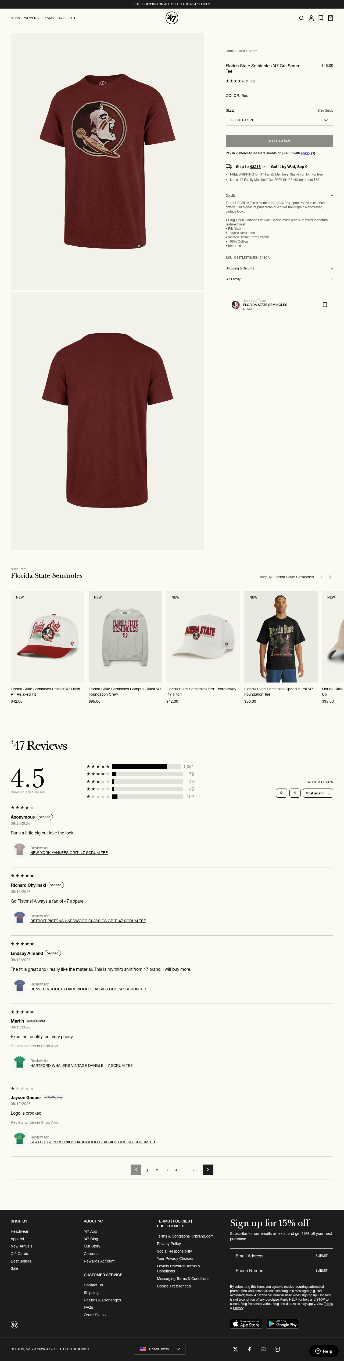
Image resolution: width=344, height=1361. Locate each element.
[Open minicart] (330, 18)
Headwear (19, 1231)
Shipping (91, 1292)
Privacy (238, 1308)
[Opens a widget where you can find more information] (324, 1351)
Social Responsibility (174, 1251)
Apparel (17, 1238)
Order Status (95, 1314)
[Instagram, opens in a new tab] (277, 1349)
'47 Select (67, 18)
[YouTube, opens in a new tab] (263, 1349)
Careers (91, 1253)
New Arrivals (21, 1246)
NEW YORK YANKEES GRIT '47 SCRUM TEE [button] (69, 852)
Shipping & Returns (240, 268)
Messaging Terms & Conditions (183, 1278)
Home (230, 51)
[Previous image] (15, 637)
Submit (322, 1256)
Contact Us (93, 1285)
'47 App (90, 1231)
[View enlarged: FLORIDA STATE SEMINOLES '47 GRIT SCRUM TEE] (107, 161)
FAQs (88, 1307)
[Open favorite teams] (321, 18)
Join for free (313, 174)
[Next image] (80, 637)
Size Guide (325, 110)
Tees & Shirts (247, 51)
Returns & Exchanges (102, 1300)
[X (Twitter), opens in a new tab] (235, 1349)
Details (230, 196)
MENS (15, 18)
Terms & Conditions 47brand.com (185, 1236)
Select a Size (279, 141)
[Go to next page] (208, 1170)
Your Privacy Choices (175, 1258)
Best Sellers (21, 1261)
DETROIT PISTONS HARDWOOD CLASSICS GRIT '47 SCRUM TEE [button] (88, 920)
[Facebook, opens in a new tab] (249, 1349)
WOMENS (31, 18)
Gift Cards (19, 1253)
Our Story (92, 1246)
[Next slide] (330, 577)
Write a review (320, 782)
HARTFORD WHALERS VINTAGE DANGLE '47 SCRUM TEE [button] (81, 1065)
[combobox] (279, 120)
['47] (172, 18)
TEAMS (48, 18)
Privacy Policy (169, 1243)
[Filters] (295, 793)
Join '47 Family (197, 4)
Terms (328, 1304)
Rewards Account (99, 1261)
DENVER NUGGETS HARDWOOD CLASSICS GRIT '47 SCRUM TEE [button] (88, 989)
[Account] (311, 18)
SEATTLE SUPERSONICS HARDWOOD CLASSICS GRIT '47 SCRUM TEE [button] (93, 1142)
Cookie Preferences (174, 1286)
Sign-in (295, 174)
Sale (14, 1268)
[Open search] (301, 18)
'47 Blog (91, 1238)
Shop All (286, 577)
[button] (235, 81)
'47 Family (233, 279)
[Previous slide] (321, 577)
